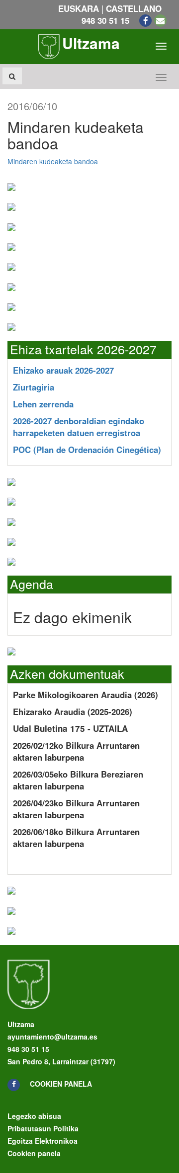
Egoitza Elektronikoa (42, 1141)
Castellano (134, 8)
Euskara (78, 8)
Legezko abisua (34, 1116)
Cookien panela (61, 1084)
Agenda (31, 583)
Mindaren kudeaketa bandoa (52, 161)
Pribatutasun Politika (43, 1128)
